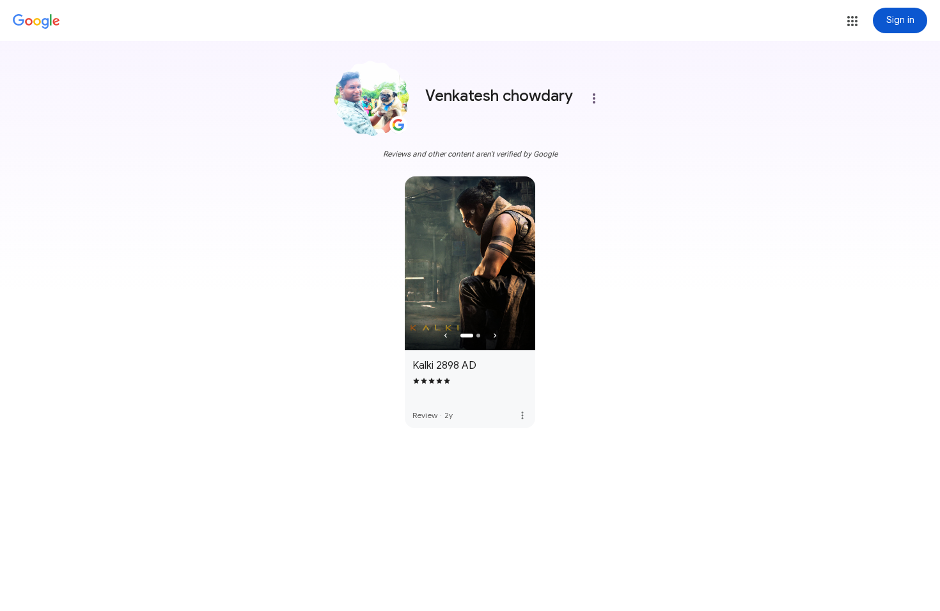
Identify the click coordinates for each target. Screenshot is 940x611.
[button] (852, 21)
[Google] (36, 21)
